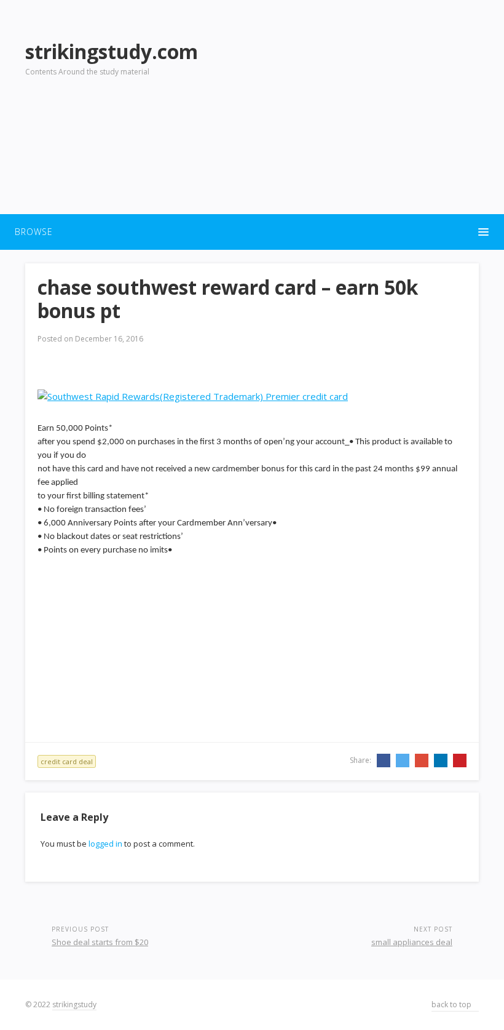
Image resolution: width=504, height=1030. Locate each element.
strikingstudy (74, 1004)
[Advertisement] (362, 117)
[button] (252, 232)
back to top (452, 1004)
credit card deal (67, 761)
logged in (105, 843)
